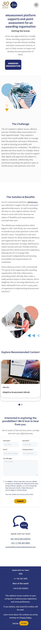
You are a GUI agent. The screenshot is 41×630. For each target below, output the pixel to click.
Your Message (7, 458)
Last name (25, 441)
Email (5, 449)
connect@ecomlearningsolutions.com (20, 547)
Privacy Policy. (26, 617)
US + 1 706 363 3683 (20, 543)
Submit (20, 501)
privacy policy (24, 494)
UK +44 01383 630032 (20, 538)
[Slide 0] (19, 404)
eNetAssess (32, 202)
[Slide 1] (22, 404)
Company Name (27, 449)
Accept (24, 623)
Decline (15, 623)
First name (6, 441)
